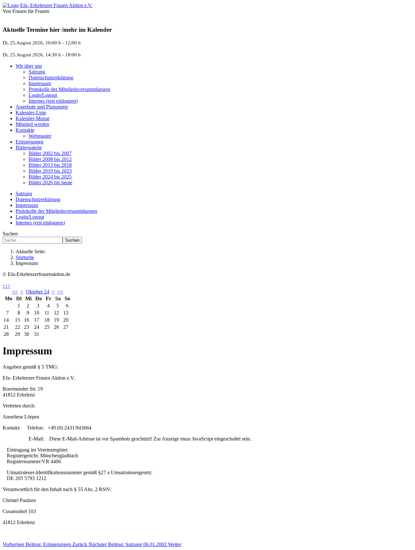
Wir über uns (29, 66)
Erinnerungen (29, 141)
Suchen (10, 233)
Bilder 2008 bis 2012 (50, 159)
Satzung (37, 71)
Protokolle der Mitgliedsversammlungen (69, 89)
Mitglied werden (32, 124)
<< (15, 291)
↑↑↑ (6, 286)
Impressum (40, 83)
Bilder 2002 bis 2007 (50, 153)
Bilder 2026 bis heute (50, 182)
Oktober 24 (37, 291)
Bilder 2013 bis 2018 (50, 165)
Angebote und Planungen (42, 106)
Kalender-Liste (31, 112)
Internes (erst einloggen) (53, 101)
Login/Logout (43, 95)
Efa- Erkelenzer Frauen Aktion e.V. (56, 5)
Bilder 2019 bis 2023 (50, 171)
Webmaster (40, 136)
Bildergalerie (29, 147)
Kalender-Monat (32, 118)
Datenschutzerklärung (51, 77)
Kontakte (25, 130)
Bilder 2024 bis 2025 (50, 176)
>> (60, 291)
